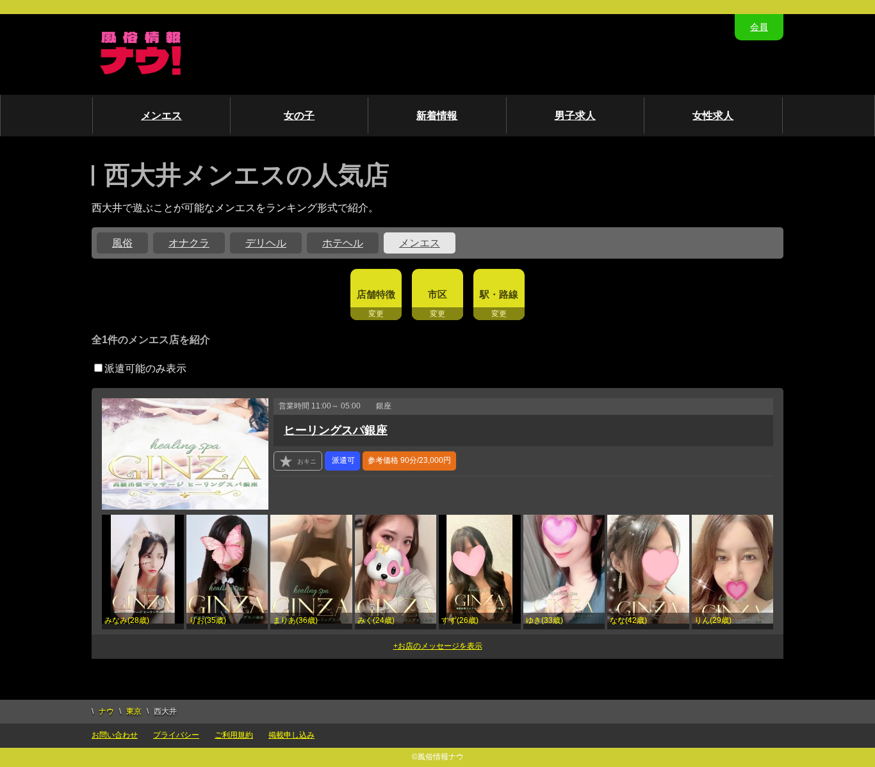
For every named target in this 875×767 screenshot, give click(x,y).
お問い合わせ (115, 735)
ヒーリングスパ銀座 (336, 430)
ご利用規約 (234, 735)
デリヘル (265, 243)
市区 (437, 294)
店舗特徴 (376, 294)
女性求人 (712, 115)
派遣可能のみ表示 (145, 368)
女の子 (299, 115)
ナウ (106, 711)
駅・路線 (499, 294)
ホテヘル (342, 243)
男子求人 (575, 115)
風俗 (122, 243)
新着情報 (436, 115)
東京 (134, 711)
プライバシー (176, 735)
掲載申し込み (291, 735)
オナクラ (188, 243)
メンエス (161, 115)
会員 (759, 27)
